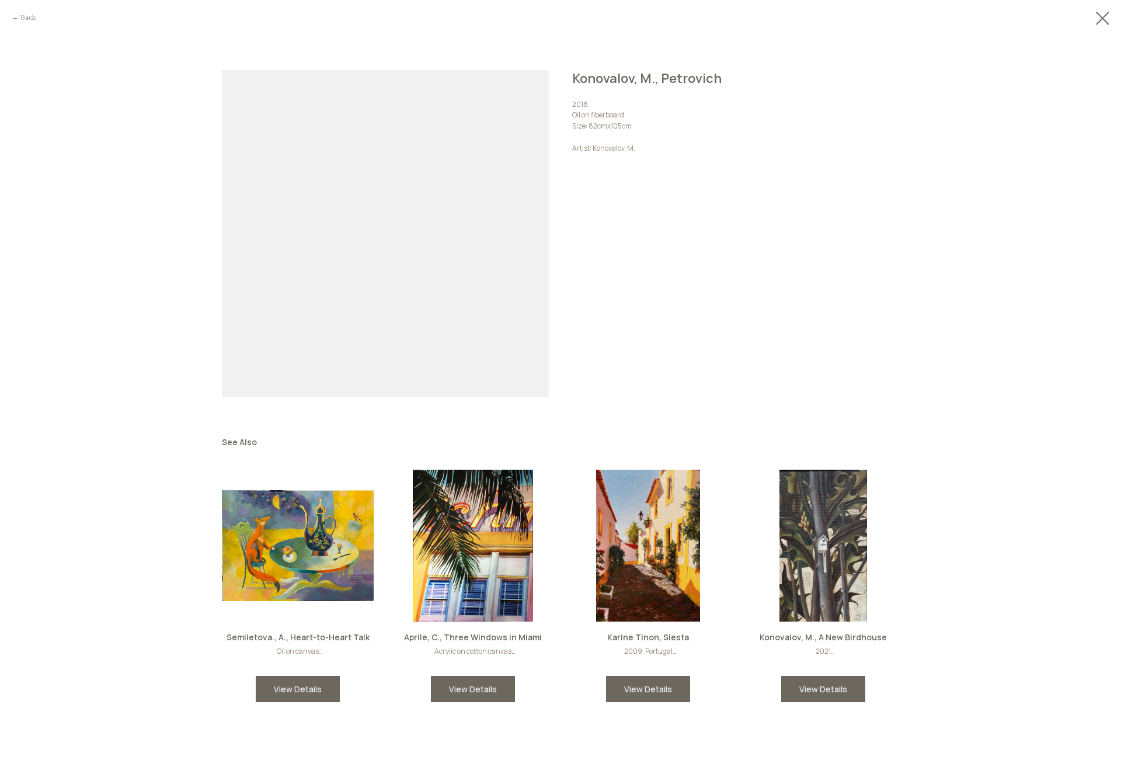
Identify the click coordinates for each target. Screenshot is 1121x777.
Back (28, 17)
